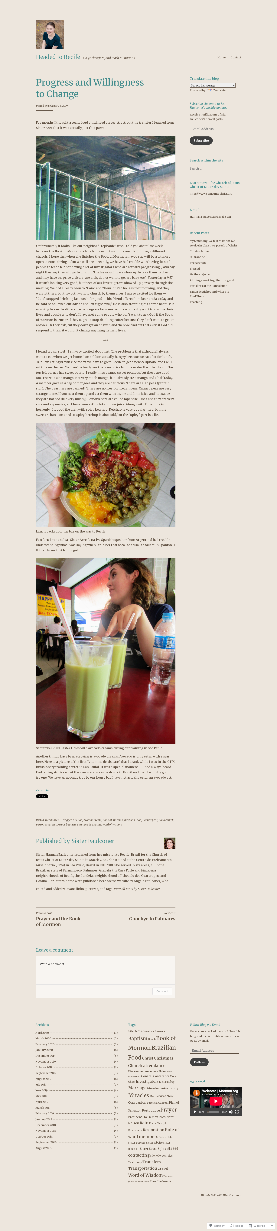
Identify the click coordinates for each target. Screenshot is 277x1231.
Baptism (138, 1038)
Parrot (40, 824)
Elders (162, 1071)
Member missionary (163, 1088)
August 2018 (43, 1148)
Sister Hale (165, 1137)
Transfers (151, 1162)
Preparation (198, 263)
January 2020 (44, 1050)
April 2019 (41, 1102)
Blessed (195, 268)
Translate (219, 90)
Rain (144, 1123)
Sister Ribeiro (154, 1142)
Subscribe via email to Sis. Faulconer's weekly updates (208, 105)
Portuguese (151, 1110)
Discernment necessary (143, 1071)
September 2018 (46, 1142)
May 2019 (41, 1096)
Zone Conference (160, 1181)
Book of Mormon (68, 251)
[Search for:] (206, 168)
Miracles (138, 1096)
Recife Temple (158, 1123)
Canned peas (150, 820)
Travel (163, 1168)
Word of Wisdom (112, 824)
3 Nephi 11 (134, 1031)
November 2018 (45, 1130)
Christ (147, 1058)
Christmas (164, 1058)
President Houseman (143, 1117)
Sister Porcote (136, 1142)
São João (155, 1155)
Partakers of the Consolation (208, 286)
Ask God (77, 820)
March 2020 (43, 1038)
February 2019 (44, 1113)
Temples (167, 1155)
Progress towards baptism (60, 824)
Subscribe (201, 140)
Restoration (153, 1130)
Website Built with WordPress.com (221, 1195)
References (135, 1130)
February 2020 (44, 1044)
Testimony (135, 1162)
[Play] (195, 1112)
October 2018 (44, 1136)
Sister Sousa (148, 1149)
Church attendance (146, 1065)
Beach (152, 1039)
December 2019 (45, 1055)
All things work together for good (212, 280)
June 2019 (41, 1090)
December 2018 (45, 1125)
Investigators (147, 1082)
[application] (216, 1101)
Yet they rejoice (200, 274)
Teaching (196, 302)
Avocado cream (92, 820)
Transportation (142, 1168)
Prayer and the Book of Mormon (58, 919)
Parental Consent (157, 1102)
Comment (162, 991)
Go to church (166, 820)
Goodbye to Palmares (152, 916)
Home (221, 57)
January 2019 (43, 1119)
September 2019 (45, 1073)
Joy (172, 1081)
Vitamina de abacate (89, 824)
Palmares (53, 820)
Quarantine (197, 257)
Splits (162, 1149)
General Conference (155, 1076)
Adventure (147, 1031)
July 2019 (41, 1084)
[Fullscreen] (237, 1112)
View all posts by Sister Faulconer (137, 889)
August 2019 (43, 1079)
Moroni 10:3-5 (158, 1096)
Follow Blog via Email (205, 1025)
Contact (236, 57)
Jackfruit (164, 1081)
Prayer (168, 1109)
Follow (199, 1062)
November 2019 (45, 1061)
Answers (160, 1031)
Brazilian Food (132, 820)
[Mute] (231, 1112)
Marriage (137, 1088)
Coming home (199, 251)
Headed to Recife (58, 57)
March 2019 (43, 1107)
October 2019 (44, 1067)
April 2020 (42, 1032)
